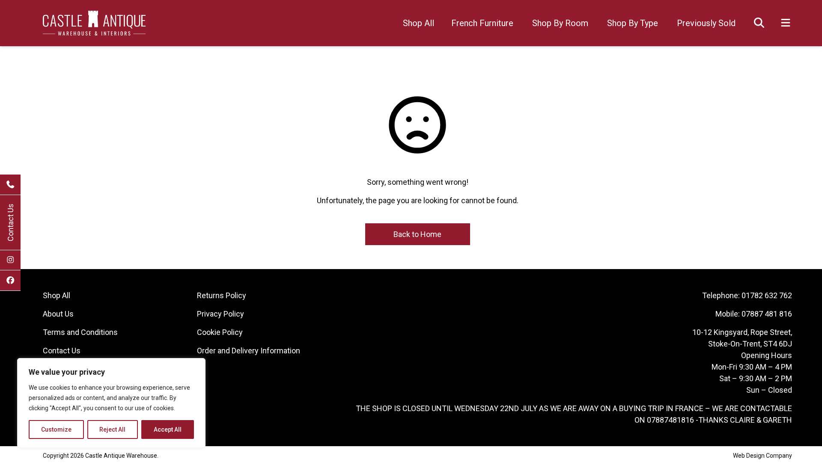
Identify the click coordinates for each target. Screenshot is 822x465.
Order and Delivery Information (248, 350)
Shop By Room (560, 23)
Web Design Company (762, 455)
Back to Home (417, 234)
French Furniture (482, 23)
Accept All (168, 429)
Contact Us (10, 222)
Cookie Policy (220, 332)
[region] (111, 403)
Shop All (418, 23)
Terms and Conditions (80, 332)
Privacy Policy (220, 313)
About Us (58, 313)
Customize (56, 429)
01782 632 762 (767, 295)
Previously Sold (706, 23)
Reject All (112, 429)
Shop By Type (632, 23)
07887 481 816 (767, 313)
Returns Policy (221, 295)
